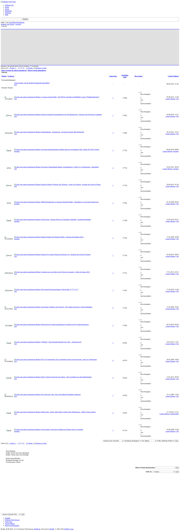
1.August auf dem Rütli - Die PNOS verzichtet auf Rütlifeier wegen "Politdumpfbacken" (70, 97)
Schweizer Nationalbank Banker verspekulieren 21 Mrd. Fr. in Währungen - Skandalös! (70, 167)
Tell (15, 85)
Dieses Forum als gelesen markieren (14, 70)
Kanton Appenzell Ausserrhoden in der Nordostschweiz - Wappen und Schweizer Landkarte (71, 114)
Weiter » (31, 68)
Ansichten (124, 75)
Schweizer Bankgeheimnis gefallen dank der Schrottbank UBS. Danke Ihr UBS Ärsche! (70, 149)
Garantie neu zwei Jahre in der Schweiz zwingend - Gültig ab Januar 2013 (65, 272)
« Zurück (12, 68)
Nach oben (8, 522)
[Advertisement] (63, 46)
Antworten (113, 76)
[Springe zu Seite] (40, 68)
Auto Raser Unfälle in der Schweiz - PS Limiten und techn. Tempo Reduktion (66, 307)
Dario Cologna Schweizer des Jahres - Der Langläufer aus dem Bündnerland (66, 377)
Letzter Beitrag (173, 76)
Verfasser (11, 76)
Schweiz (18, 24)
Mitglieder (8, 11)
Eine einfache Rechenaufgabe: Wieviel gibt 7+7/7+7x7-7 (59, 289)
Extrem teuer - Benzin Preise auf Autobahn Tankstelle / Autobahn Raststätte (66, 219)
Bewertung (138, 76)
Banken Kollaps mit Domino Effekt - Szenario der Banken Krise (62, 237)
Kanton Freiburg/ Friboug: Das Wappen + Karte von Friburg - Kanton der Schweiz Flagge (71, 184)
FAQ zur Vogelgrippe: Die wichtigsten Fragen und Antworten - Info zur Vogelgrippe (69, 359)
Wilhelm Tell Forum (7, 24)
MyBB (51, 529)
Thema (3, 76)
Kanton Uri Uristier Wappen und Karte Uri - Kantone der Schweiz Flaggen (66, 254)
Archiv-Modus (10, 524)
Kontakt (7, 518)
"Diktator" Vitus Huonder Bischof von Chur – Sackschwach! (61, 342)
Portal (7, 7)
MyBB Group (68, 529)
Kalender (8, 13)
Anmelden (12, 22)
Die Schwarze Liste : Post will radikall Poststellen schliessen (61, 394)
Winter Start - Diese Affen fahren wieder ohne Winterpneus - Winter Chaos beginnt (68, 412)
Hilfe (6, 15)
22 (27, 68)
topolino (17, 151)
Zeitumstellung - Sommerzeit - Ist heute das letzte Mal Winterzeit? (62, 132)
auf (125, 77)
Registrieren (20, 22)
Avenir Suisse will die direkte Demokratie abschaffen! (32, 83)
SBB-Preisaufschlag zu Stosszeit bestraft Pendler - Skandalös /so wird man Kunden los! (70, 202)
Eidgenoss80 (174, 414)
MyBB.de (37, 529)
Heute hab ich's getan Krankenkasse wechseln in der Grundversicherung (65, 324)
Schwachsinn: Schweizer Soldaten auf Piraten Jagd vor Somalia (62, 429)
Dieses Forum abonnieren (37, 70)
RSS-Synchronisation (12, 525)
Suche (7, 9)
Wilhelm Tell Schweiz (12, 520)
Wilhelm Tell (9, 5)
